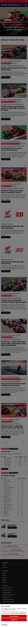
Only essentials (14, 616)
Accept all (14, 619)
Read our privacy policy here (18, 613)
